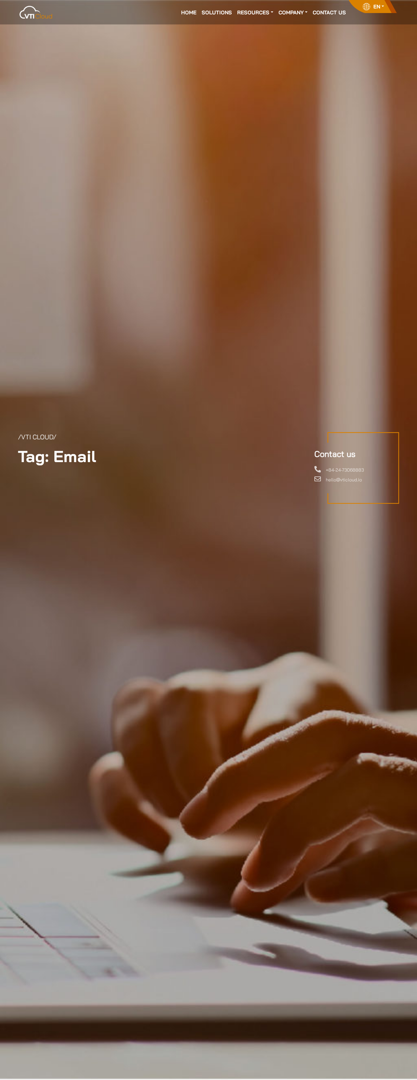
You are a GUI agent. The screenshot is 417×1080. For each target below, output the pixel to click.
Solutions (217, 12)
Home (188, 12)
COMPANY (291, 12)
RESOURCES (253, 12)
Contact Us (329, 12)
